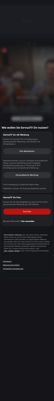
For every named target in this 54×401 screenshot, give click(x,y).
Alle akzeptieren (27, 151)
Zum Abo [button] (27, 211)
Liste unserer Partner (12, 251)
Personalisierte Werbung (27, 175)
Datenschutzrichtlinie (11, 265)
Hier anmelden (27, 221)
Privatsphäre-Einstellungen (13, 269)
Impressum (7, 261)
